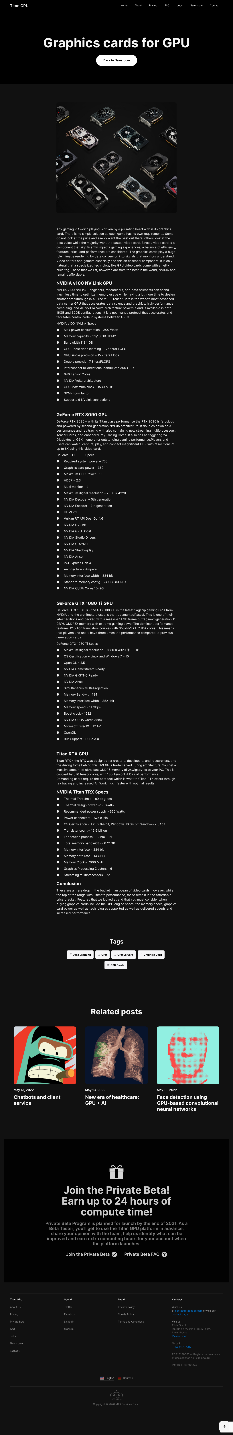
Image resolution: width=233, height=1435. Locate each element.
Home (124, 5)
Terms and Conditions (131, 1321)
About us (15, 1307)
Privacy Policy (126, 1307)
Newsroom (196, 5)
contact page (180, 1314)
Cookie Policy (126, 1314)
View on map (179, 1336)
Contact (214, 5)
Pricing (153, 5)
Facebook (70, 1314)
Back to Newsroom (116, 60)
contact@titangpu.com (188, 1310)
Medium (69, 1328)
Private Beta (17, 1321)
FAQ (167, 5)
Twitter (68, 1307)
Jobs (180, 5)
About (138, 5)
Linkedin (69, 1321)
